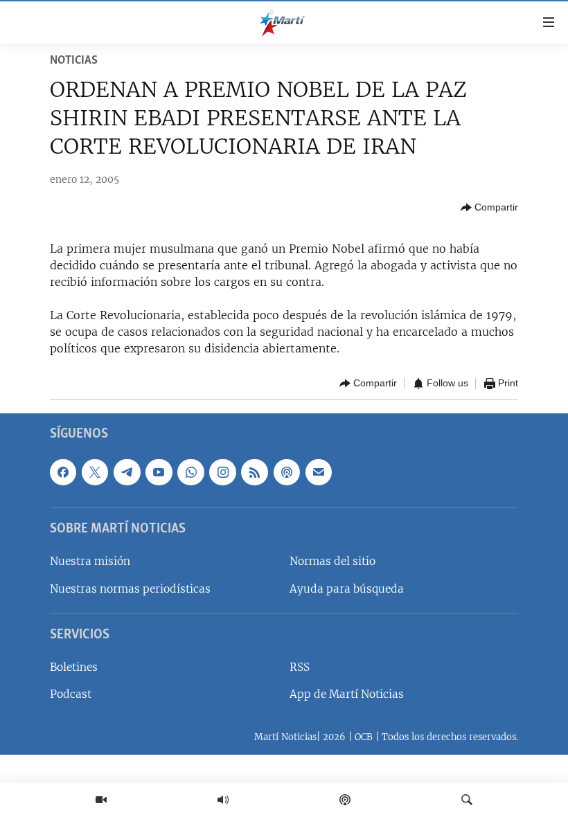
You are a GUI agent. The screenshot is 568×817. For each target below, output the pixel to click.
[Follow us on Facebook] (63, 471)
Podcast (70, 694)
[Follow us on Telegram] (127, 471)
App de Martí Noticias (347, 694)
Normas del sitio (332, 561)
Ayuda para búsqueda (347, 588)
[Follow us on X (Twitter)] (95, 471)
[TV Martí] (101, 799)
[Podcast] (345, 799)
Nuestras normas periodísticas (130, 588)
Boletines (74, 667)
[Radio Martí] (223, 799)
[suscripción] (318, 471)
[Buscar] (467, 799)
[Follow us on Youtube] (158, 471)
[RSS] (254, 471)
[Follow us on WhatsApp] (190, 471)
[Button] (489, 207)
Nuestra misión (90, 561)
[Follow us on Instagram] (222, 471)
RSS (300, 667)
